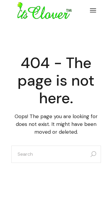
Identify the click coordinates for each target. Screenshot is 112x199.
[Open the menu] (93, 10)
